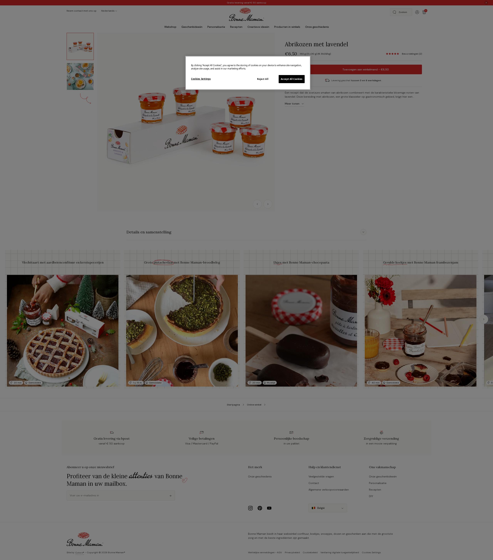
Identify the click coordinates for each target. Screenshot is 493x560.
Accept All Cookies (292, 79)
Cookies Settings (201, 78)
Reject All (262, 79)
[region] (247, 73)
